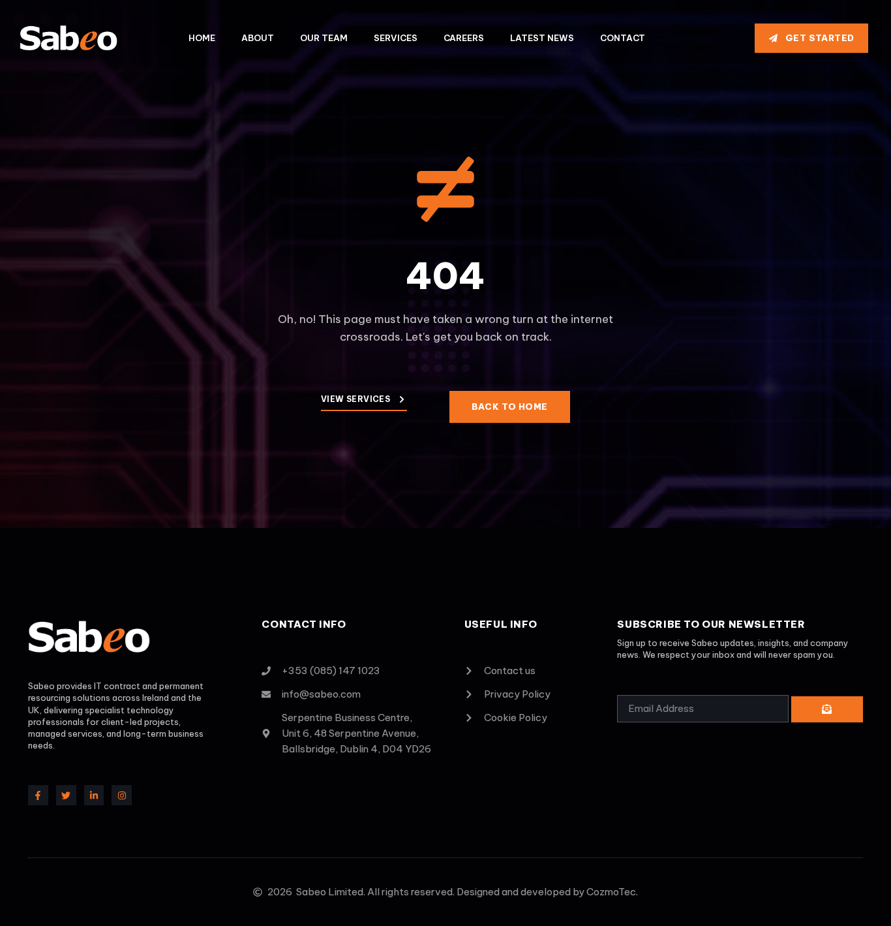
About (257, 38)
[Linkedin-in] (94, 795)
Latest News (542, 38)
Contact (622, 38)
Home (202, 38)
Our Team (324, 38)
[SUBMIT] (827, 709)
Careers (464, 38)
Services (395, 38)
